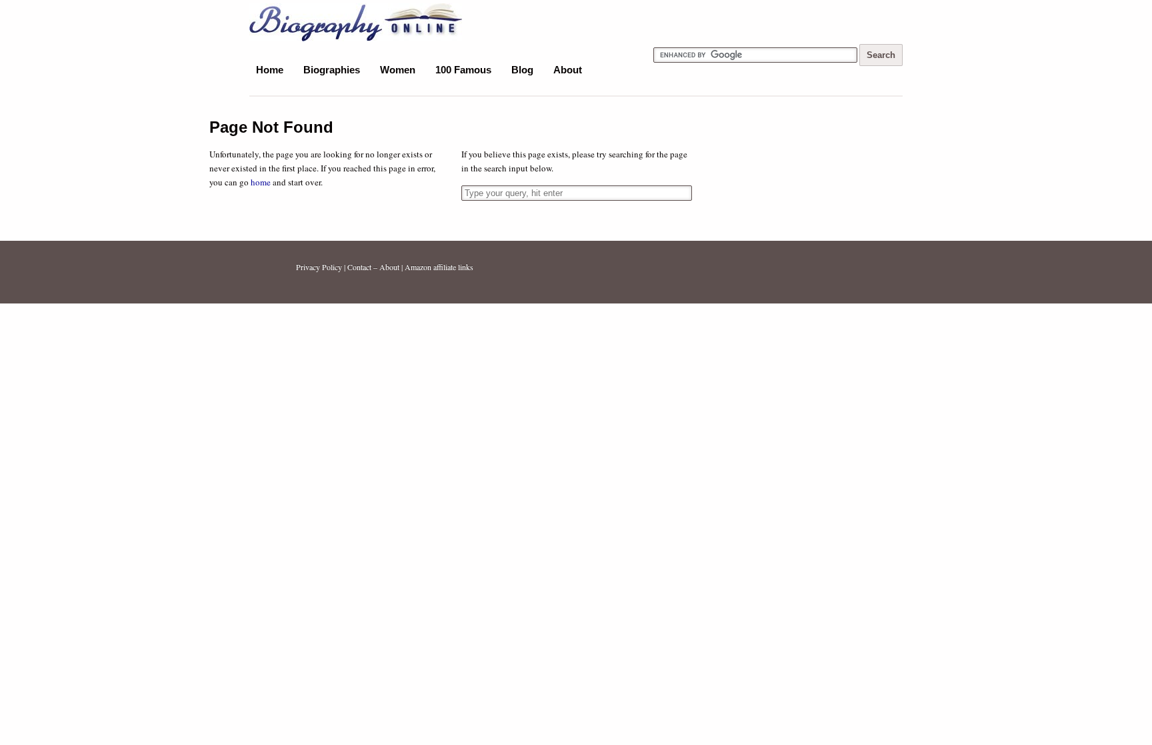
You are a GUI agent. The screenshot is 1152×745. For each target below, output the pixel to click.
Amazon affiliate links (439, 266)
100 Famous (463, 69)
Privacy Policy (319, 266)
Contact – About (373, 266)
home (261, 182)
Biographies (331, 69)
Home (269, 69)
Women (397, 69)
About (567, 69)
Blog (522, 69)
